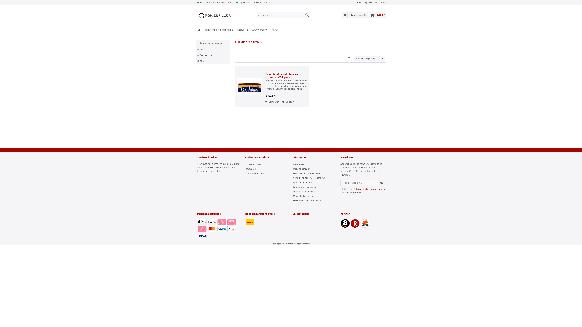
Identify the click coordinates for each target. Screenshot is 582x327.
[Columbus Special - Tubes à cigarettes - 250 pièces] (249, 86)
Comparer (273, 101)
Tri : (350, 58)
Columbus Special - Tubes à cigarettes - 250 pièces (281, 76)
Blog (201, 61)
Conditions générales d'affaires (309, 177)
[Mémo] (345, 15)
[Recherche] (307, 15)
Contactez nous (253, 164)
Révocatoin (250, 168)
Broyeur (203, 49)
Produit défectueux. (255, 173)
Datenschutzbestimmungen (368, 189)
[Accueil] (199, 30)
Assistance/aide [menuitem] (375, 2)
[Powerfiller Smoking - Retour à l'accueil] (214, 16)
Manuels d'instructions (304, 196)
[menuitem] (283, 15)
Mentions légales (301, 168)
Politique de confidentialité (306, 173)
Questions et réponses (304, 191)
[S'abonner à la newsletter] (381, 183)
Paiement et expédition (305, 186)
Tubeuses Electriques (210, 42)
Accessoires (205, 55)
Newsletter (298, 164)
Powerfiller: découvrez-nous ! (308, 200)
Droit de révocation (303, 182)
